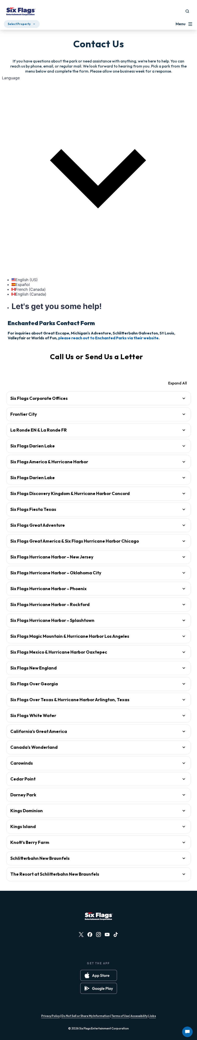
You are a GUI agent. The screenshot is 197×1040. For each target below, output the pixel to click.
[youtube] (107, 934)
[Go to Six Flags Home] (20, 12)
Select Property (19, 24)
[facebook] (90, 934)
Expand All (177, 383)
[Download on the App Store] (98, 975)
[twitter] (81, 934)
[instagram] (98, 934)
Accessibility (139, 1016)
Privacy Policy (50, 1016)
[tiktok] (116, 934)
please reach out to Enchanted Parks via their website (108, 337)
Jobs (152, 1016)
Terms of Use (120, 1016)
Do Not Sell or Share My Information (86, 1016)
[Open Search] (187, 11)
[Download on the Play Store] (98, 988)
